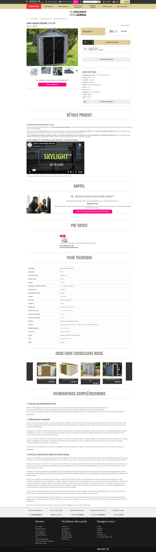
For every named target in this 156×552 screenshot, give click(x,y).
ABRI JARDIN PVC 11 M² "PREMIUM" (46, 379)
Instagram (99, 533)
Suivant (77, 70)
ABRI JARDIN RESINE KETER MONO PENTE (90, 380)
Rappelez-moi (52, 2)
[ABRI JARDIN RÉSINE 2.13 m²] (112, 369)
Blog (76, 1)
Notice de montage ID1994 (69, 247)
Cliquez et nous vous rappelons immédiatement (92, 211)
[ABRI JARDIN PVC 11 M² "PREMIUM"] (46, 369)
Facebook (99, 528)
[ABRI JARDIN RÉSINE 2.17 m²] (35, 72)
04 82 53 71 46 (34, 1)
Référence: (29, 26)
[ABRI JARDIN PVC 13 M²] (68, 369)
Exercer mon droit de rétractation (44, 541)
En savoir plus (30, 414)
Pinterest (99, 531)
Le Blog (99, 526)
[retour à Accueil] (28, 19)
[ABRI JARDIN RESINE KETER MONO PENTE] (90, 369)
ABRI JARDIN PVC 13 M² (68, 379)
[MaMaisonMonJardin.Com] (78, 13)
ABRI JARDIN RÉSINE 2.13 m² (112, 379)
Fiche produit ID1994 (67, 246)
